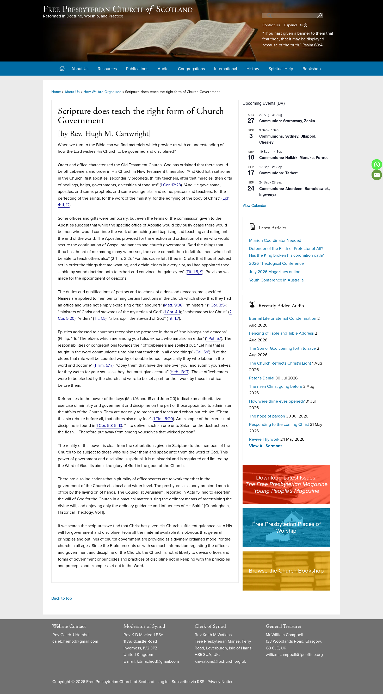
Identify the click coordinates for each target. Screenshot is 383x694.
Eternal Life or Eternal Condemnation (282, 318)
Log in (163, 681)
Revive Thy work (264, 439)
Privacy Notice (220, 681)
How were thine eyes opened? (277, 401)
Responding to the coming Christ (279, 424)
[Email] (377, 175)
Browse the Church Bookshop (286, 570)
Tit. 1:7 (173, 318)
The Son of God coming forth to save (282, 348)
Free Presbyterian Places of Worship (286, 527)
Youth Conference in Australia (276, 280)
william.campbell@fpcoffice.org (294, 654)
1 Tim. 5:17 (104, 365)
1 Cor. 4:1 (172, 312)
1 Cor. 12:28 (171, 185)
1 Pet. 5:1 (213, 338)
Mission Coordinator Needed (275, 240)
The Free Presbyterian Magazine (286, 484)
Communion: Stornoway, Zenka (287, 120)
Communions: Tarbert (278, 172)
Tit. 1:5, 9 (194, 271)
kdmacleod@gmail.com (158, 661)
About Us (72, 92)
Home (56, 92)
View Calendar (255, 205)
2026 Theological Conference (276, 263)
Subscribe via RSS (188, 681)
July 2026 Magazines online (274, 271)
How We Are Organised (102, 92)
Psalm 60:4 (312, 45)
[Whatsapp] (377, 164)
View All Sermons (265, 446)
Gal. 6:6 (202, 352)
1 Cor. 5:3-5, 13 (109, 425)
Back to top (61, 598)
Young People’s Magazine (286, 491)
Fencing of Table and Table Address (281, 333)
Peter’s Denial (261, 378)
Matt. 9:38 (173, 305)
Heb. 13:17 (179, 371)
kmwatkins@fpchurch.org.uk (220, 661)
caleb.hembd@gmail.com (75, 641)
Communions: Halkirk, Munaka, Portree (294, 157)
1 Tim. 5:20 (163, 418)
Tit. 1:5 (100, 318)
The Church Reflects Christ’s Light (280, 363)
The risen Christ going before (275, 386)
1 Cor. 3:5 (216, 305)
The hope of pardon (267, 416)
